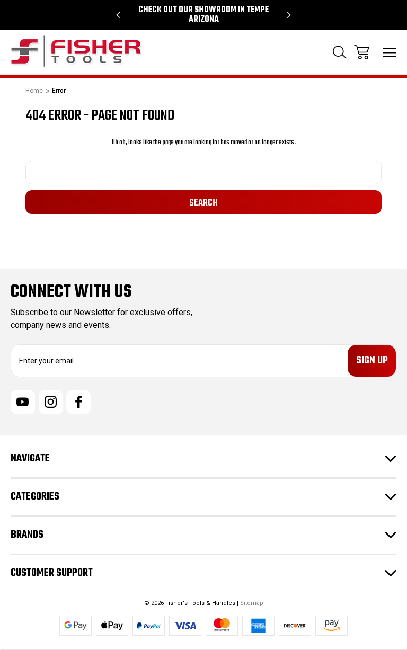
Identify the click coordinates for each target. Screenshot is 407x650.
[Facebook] (78, 402)
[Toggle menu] (389, 52)
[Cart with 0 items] (361, 52)
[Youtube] (23, 402)
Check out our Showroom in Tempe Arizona (203, 14)
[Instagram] (51, 402)
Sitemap (251, 603)
